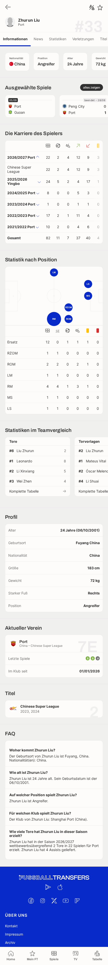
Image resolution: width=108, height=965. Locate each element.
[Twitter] (54, 901)
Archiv (10, 942)
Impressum (14, 934)
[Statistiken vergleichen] (92, 8)
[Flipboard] (77, 901)
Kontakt (11, 926)
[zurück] (8, 7)
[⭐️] (100, 8)
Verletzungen (83, 39)
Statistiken (57, 39)
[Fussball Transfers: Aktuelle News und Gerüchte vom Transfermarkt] (54, 877)
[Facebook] (31, 901)
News (38, 39)
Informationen (15, 39)
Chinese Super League (19, 169)
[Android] (48, 887)
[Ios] (60, 887)
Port (21, 24)
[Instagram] (42, 901)
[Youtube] (65, 901)
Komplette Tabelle (24, 491)
